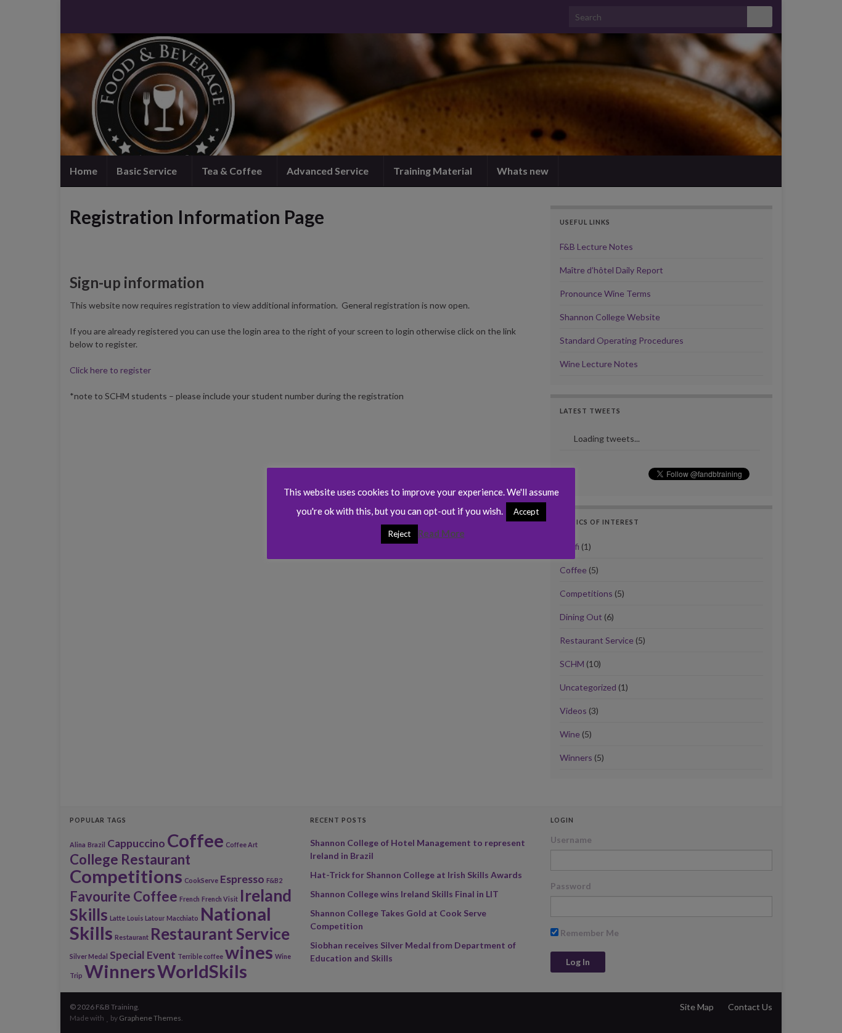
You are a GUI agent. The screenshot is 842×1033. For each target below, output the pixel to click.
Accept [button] (526, 511)
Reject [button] (399, 534)
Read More (441, 533)
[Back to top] (814, 1005)
